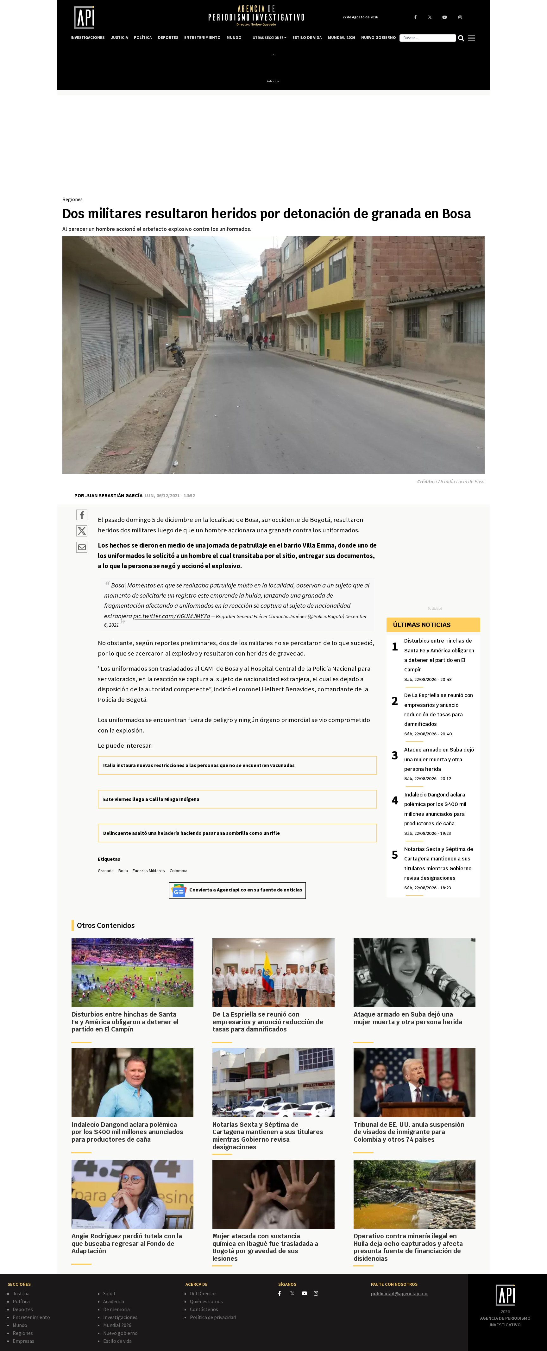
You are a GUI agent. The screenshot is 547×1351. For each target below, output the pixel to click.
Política (21, 1301)
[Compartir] (81, 516)
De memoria (116, 1309)
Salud (109, 1293)
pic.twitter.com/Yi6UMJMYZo (171, 616)
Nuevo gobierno (120, 1333)
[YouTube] (308, 1293)
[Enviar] (81, 548)
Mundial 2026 (117, 1325)
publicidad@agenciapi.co (399, 1293)
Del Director (203, 1293)
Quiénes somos (206, 1301)
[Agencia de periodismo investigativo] (133, 18)
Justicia (21, 1293)
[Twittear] (81, 534)
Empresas (23, 1341)
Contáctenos (204, 1309)
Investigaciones (120, 1317)
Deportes (23, 1309)
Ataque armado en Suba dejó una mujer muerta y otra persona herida (439, 763)
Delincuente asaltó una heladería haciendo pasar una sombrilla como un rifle (191, 833)
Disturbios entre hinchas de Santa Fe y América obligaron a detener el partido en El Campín (439, 659)
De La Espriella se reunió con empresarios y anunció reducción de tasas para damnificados (438, 714)
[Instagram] (319, 1293)
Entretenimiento (31, 1317)
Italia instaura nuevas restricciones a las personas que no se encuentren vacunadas (199, 765)
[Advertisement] (273, 148)
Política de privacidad (213, 1317)
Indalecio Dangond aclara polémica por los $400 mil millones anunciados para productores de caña (435, 813)
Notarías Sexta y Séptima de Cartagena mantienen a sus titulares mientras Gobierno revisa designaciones (438, 868)
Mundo (20, 1325)
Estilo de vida (117, 1341)
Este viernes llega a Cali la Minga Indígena (151, 799)
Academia (113, 1301)
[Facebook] (284, 1293)
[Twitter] (295, 1293)
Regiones (72, 199)
